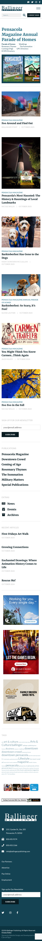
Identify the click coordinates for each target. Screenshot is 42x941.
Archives (13, 515)
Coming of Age (7, 49)
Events (11, 509)
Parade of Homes (8, 44)
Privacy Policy (6, 932)
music (30, 762)
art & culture (11, 741)
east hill (30, 755)
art (2, 742)
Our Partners (7, 861)
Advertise (5, 868)
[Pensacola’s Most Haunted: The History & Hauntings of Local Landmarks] (21, 163)
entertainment (36, 755)
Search (24, 15)
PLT (6, 774)
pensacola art (23, 766)
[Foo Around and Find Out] (21, 103)
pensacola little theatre (17, 770)
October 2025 (27, 127)
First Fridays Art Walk (15, 533)
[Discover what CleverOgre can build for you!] (21, 800)
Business (10, 748)
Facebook (17, 912)
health (16, 759)
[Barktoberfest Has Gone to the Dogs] (21, 232)
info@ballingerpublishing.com (18, 851)
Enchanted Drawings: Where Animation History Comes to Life (19, 564)
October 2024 (25, 313)
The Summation (26, 46)
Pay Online (6, 874)
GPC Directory (22, 49)
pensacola (12, 765)
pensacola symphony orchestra (25, 772)
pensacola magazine (32, 770)
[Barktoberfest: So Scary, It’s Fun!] (21, 285)
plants (3, 774)
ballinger (17, 745)
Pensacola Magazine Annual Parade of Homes (20, 301)
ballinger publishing (28, 745)
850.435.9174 (11, 839)
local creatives (13, 762)
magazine (23, 761)
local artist (6, 762)
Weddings (23, 44)
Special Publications (15, 484)
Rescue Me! (8, 580)
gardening (12, 759)
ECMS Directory (8, 51)
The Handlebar (11, 774)
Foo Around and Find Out (17, 123)
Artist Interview (26, 742)
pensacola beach (7, 768)
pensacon (36, 772)
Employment (7, 880)
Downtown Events (26, 752)
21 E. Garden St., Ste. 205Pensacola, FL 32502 (16, 831)
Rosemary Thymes (9, 46)
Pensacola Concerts (18, 768)
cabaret (16, 749)
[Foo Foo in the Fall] (21, 383)
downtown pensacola (15, 755)
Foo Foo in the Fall (13, 405)
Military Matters (13, 479)
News (11, 503)
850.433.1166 (11, 845)
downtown (31, 748)
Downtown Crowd (13, 459)
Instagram (10, 912)
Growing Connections (15, 547)
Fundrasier (6, 759)
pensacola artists (33, 766)
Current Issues (33, 15)
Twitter (3, 912)
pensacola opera (6, 772)
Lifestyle (23, 758)
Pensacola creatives (28, 768)
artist (20, 742)
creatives (21, 749)
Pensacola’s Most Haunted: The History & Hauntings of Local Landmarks (21, 199)
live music (33, 759)
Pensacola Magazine (12, 120)
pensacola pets (14, 772)
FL (2, 759)
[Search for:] (12, 15)
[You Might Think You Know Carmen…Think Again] (21, 334)
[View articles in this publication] (13, 69)
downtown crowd (12, 751)
